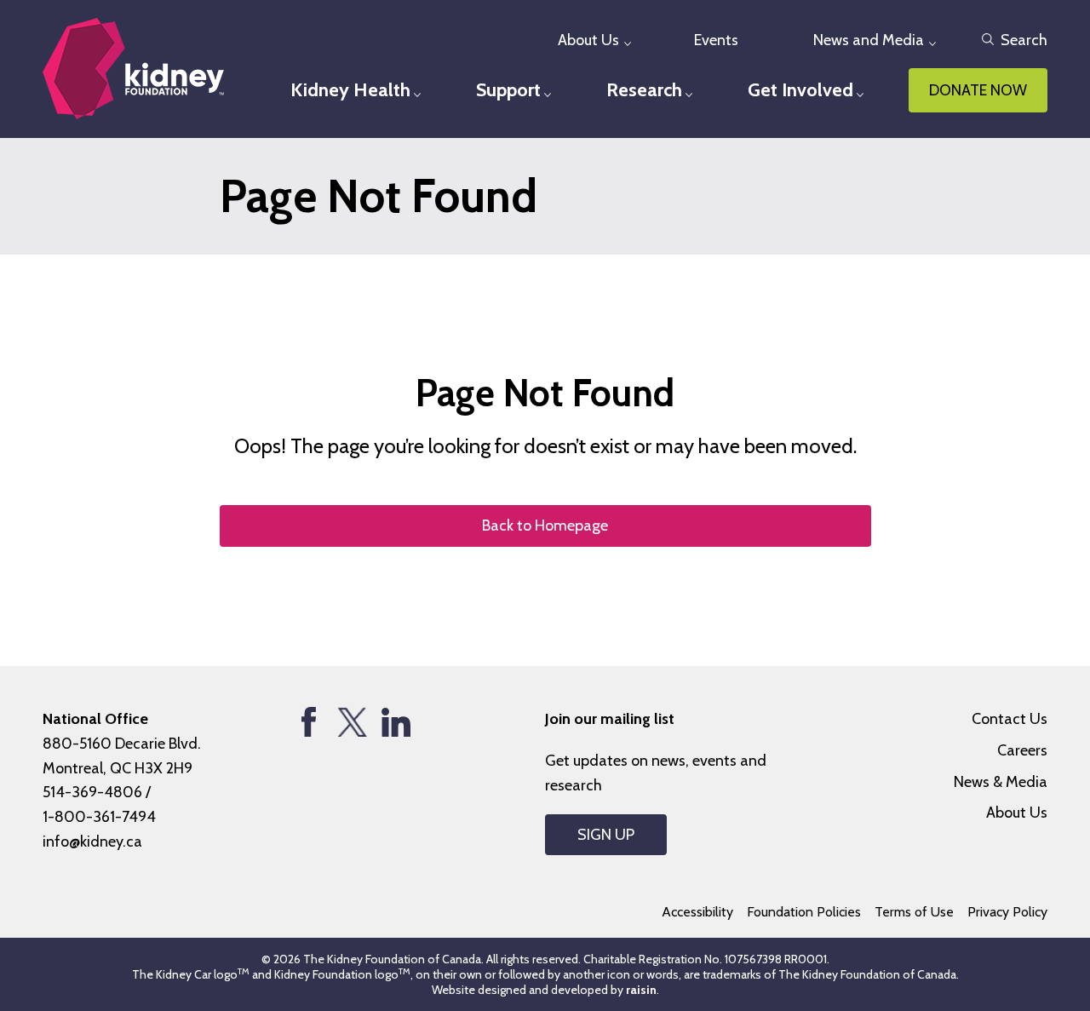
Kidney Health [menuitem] (350, 89)
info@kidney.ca (92, 841)
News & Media (1000, 782)
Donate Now (978, 90)
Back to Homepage (545, 525)
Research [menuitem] (644, 89)
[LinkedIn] (395, 722)
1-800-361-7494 (99, 816)
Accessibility (697, 912)
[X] (352, 722)
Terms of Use (914, 912)
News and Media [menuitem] (868, 40)
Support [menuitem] (508, 89)
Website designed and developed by (544, 989)
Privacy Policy (1007, 912)
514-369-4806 (92, 792)
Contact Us (1009, 718)
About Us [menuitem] (588, 40)
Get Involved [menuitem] (800, 89)
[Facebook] (309, 722)
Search (1024, 40)
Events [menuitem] (716, 40)
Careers (1022, 750)
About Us (1016, 812)
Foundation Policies (804, 912)
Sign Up (605, 834)
